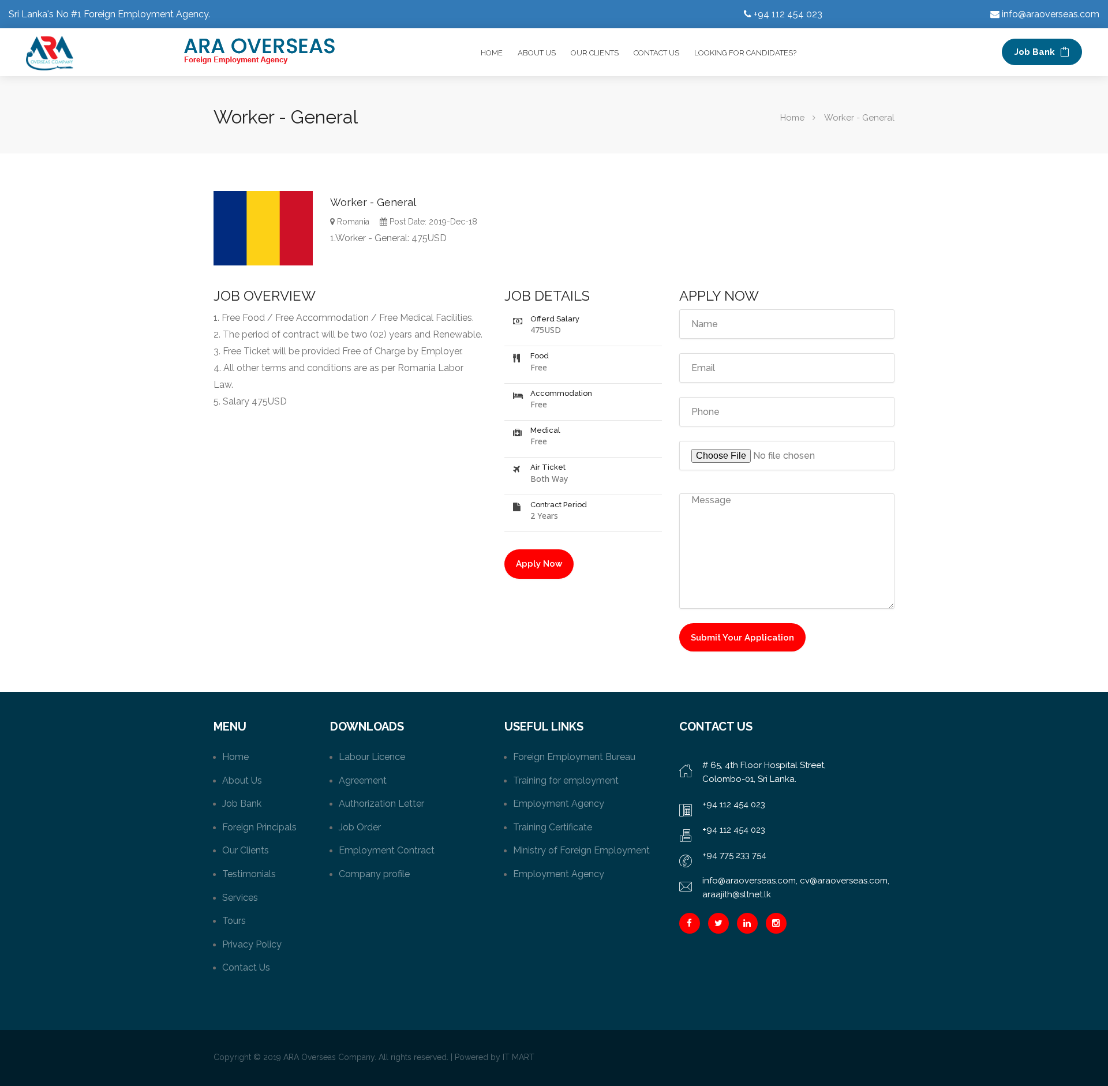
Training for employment (566, 780)
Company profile (374, 873)
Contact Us (656, 52)
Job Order (360, 827)
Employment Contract (387, 850)
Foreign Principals (259, 827)
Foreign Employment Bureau (574, 756)
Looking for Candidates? (745, 52)
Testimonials (249, 873)
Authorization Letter (381, 803)
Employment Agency (558, 803)
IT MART (518, 1057)
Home (492, 52)
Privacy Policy (252, 944)
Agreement (363, 780)
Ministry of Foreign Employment (581, 850)
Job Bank (1036, 52)
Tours (234, 920)
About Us (537, 52)
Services (240, 897)
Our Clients (595, 52)
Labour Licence (372, 756)
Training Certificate (552, 827)
